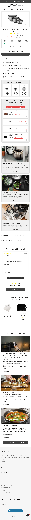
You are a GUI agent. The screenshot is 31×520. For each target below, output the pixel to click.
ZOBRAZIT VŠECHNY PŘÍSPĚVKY (15, 442)
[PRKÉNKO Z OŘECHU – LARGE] (6, 113)
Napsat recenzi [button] (15, 289)
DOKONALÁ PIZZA (10, 426)
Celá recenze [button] (7, 272)
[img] (7, 253)
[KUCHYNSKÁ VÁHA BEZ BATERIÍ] (6, 136)
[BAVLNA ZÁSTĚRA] (7, 308)
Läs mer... (3, 461)
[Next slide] (30, 265)
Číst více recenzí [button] (15, 278)
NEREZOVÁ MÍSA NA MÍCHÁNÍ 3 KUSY (17, 9)
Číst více (15, 172)
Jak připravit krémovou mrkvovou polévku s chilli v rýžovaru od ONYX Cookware (15, 356)
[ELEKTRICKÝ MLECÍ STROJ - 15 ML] (6, 128)
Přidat (26, 116)
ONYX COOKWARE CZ (16, 516)
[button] (29, 5)
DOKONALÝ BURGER (11, 392)
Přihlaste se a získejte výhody (15, 510)
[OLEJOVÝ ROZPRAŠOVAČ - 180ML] (6, 121)
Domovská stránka (4, 9)
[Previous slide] (1, 265)
